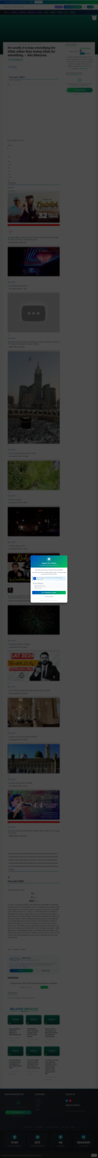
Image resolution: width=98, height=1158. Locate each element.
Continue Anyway (49, 596)
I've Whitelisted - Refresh (49, 592)
